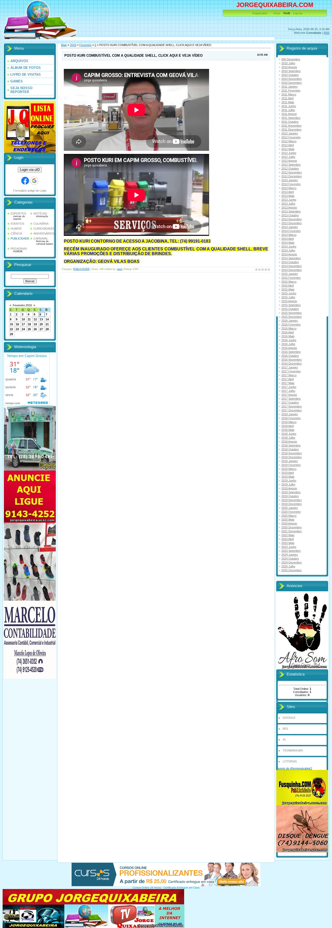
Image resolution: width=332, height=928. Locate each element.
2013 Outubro (290, 215)
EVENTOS (17, 223)
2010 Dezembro (291, 82)
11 (29, 319)
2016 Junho (288, 340)
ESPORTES (18, 213)
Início (276, 13)
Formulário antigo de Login (29, 190)
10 (23, 319)
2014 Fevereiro (291, 230)
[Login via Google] (34, 181)
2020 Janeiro (289, 507)
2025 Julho (288, 566)
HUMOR (16, 228)
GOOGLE (289, 717)
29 (11, 334)
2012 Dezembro (291, 176)
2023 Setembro (291, 550)
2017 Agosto (289, 394)
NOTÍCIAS (40, 213)
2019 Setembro (291, 492)
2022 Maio (287, 535)
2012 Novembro (291, 172)
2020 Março (288, 515)
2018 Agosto (289, 441)
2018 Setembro (291, 445)
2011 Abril (287, 98)
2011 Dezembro (291, 129)
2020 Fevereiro (291, 511)
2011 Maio (287, 102)
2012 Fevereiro (291, 137)
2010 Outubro (290, 74)
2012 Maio (287, 149)
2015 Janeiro (289, 273)
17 (23, 324)
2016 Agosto (289, 347)
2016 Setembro (291, 351)
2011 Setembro (290, 117)
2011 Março (288, 94)
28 (47, 329)
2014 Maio (287, 242)
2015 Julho (288, 297)
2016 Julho (288, 344)
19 (35, 324)
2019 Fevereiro (291, 464)
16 (17, 324)
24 (23, 329)
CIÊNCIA (16, 233)
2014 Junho (288, 246)
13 (41, 319)
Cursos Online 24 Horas (147, 887)
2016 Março (288, 328)
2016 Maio (287, 336)
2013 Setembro (291, 211)
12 (35, 319)
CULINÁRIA (41, 223)
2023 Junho (288, 546)
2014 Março (288, 234)
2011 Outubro (290, 121)
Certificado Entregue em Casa (181, 887)
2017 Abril (287, 379)
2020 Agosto (289, 523)
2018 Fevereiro (291, 418)
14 (47, 319)
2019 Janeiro (289, 461)
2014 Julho (288, 250)
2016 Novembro (291, 359)
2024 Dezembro (291, 562)
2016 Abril (287, 332)
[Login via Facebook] (25, 181)
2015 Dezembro (291, 316)
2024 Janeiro (289, 554)
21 (47, 324)
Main (64, 45)
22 (11, 329)
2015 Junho (288, 293)
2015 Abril (287, 285)
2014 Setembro (291, 258)
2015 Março (288, 281)
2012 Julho (288, 156)
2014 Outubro (290, 262)
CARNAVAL (40, 238)
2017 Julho (288, 390)
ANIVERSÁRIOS (43, 233)
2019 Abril (287, 472)
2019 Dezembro (291, 503)
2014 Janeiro (289, 227)
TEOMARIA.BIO (293, 750)
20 (41, 324)
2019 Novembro (291, 500)
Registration (259, 13)
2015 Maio (287, 289)
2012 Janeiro (289, 133)
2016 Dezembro (291, 363)
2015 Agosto (289, 301)
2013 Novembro (291, 219)
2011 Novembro (291, 125)
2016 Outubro (290, 355)
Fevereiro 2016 (22, 305)
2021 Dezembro (291, 531)
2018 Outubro (290, 449)
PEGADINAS (19, 248)
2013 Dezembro (291, 223)
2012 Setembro (291, 164)
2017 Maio (287, 383)
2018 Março (288, 422)
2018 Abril (287, 425)
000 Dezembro (290, 59)
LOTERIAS (290, 761)
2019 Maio (287, 476)
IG (284, 739)
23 (17, 329)
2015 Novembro (291, 312)
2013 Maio (287, 195)
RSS (326, 32)
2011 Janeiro (289, 86)
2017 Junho (288, 386)
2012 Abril (287, 145)
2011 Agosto (289, 113)
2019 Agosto (289, 488)
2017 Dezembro (291, 410)
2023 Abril (287, 539)
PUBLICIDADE (20, 238)
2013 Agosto (289, 207)
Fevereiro (85, 45)
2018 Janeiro (289, 414)
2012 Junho (288, 152)
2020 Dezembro (291, 527)
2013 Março (288, 188)
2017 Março (288, 375)
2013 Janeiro (289, 180)
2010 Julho (288, 63)
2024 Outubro (290, 558)
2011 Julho (288, 110)
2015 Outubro (290, 308)
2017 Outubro (290, 402)
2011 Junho (288, 106)
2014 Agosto (289, 254)
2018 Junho (288, 433)
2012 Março (288, 141)
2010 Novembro (291, 78)
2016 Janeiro (289, 320)
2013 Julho (288, 203)
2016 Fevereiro (291, 324)
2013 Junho (288, 199)
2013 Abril (287, 191)
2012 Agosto (289, 160)
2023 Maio (287, 542)
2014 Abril (287, 238)
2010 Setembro (291, 71)
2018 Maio (287, 429)
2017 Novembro (291, 406)
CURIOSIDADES (44, 228)
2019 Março (288, 468)
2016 (73, 45)
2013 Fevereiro (291, 184)
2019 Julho (288, 484)
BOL (285, 728)
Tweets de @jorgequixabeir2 (294, 768)
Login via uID (30, 170)
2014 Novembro (291, 266)
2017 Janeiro (289, 367)
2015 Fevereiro (291, 277)
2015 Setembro (291, 305)
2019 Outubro (290, 496)
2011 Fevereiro (290, 90)
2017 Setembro (291, 398)
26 (35, 329)
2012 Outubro (290, 168)
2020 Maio (287, 519)
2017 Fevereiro (291, 371)
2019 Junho (288, 480)
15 (11, 324)
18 (29, 324)
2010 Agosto (289, 67)
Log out (297, 13)
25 (29, 329)
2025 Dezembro (291, 570)
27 (41, 329)
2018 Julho (288, 437)
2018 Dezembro (291, 457)
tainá (119, 269)
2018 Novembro (291, 453)
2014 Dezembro (291, 269)
